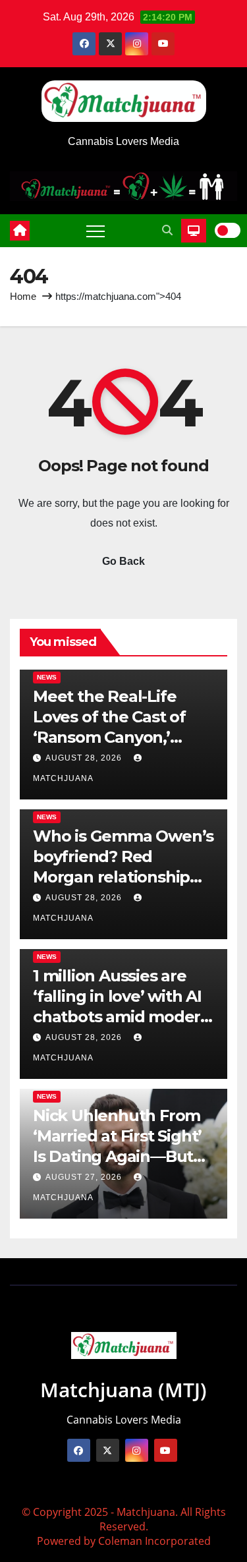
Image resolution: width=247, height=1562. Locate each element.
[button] (167, 230)
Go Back (123, 561)
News (47, 677)
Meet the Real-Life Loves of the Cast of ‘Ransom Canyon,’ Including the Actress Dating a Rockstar (115, 737)
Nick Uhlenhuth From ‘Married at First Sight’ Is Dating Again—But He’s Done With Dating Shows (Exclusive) (122, 1156)
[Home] (20, 231)
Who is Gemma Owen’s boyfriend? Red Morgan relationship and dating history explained (123, 877)
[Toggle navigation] (95, 230)
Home (23, 296)
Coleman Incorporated (154, 1541)
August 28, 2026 (84, 758)
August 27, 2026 (84, 1177)
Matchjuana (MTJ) (123, 1389)
